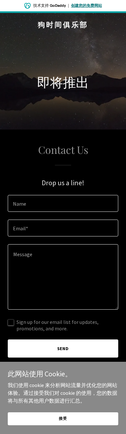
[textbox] (63, 203)
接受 (63, 418)
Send (63, 348)
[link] (63, 25)
